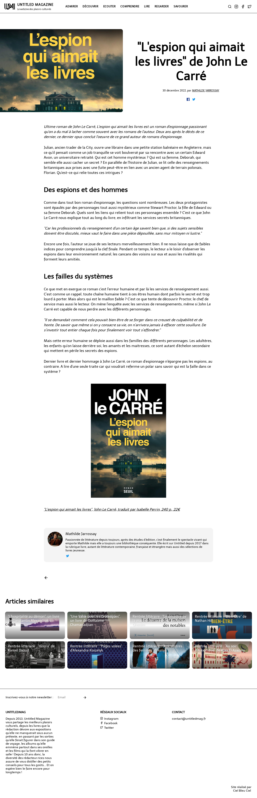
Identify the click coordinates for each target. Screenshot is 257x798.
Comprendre (129, 6)
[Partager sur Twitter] (193, 100)
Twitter (108, 727)
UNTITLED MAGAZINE (35, 7)
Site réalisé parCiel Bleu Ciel (241, 788)
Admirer (71, 6)
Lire (147, 6)
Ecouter (109, 6)
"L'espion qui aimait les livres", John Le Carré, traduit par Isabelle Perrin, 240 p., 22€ (112, 509)
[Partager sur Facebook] (188, 100)
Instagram (111, 718)
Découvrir (90, 6)
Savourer (181, 6)
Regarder (162, 6)
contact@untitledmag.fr (189, 718)
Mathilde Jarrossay (205, 90)
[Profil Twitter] (67, 556)
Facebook (110, 723)
